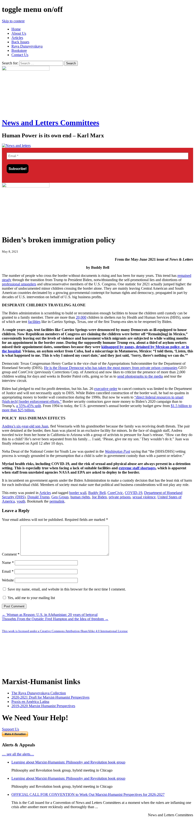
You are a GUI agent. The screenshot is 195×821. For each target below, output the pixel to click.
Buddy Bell (97, 493)
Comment (11, 554)
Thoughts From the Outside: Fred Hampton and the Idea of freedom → (55, 619)
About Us (18, 33)
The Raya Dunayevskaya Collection (38, 693)
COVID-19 (133, 493)
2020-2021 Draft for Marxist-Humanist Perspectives (50, 697)
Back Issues (20, 42)
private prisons (120, 497)
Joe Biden (99, 497)
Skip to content (13, 21)
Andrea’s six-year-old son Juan (25, 426)
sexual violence (144, 497)
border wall (77, 493)
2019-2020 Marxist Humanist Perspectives (43, 706)
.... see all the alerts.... (18, 754)
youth (21, 501)
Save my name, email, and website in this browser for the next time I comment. (67, 589)
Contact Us (19, 55)
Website (8, 580)
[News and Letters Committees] (16, 146)
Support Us (10, 729)
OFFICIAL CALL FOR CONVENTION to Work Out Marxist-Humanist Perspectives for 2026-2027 (88, 794)
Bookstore (19, 50)
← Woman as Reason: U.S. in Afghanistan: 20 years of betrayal (50, 615)
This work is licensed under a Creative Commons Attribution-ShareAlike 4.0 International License (65, 631)
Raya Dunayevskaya (27, 46)
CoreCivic (115, 493)
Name (8, 563)
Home (16, 29)
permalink (56, 501)
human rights (80, 497)
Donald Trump (38, 497)
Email (8, 571)
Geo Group (59, 497)
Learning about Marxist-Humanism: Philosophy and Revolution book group (68, 762)
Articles (17, 38)
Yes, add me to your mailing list (31, 598)
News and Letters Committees (50, 122)
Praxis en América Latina (30, 702)
